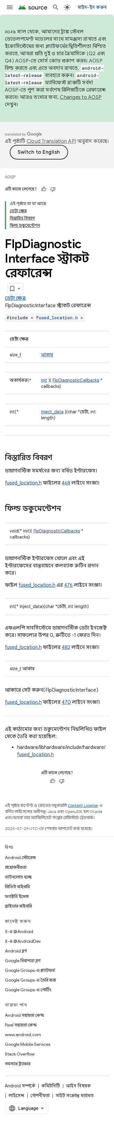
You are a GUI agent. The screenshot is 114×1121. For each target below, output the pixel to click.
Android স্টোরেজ (20, 857)
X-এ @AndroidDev (23, 941)
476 (68, 585)
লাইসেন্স (16, 1095)
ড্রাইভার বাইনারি (18, 906)
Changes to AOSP (81, 97)
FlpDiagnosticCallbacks (76, 380)
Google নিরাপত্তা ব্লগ (22, 960)
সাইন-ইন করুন (92, 7)
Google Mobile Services (27, 1044)
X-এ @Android (19, 931)
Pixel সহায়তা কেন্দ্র (21, 1025)
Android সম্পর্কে (20, 1085)
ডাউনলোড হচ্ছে (18, 877)
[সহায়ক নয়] (52, 189)
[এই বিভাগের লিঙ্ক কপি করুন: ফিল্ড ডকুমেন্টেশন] (67, 509)
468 (66, 483)
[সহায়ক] (43, 189)
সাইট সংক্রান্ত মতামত (75, 1095)
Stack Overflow (20, 1054)
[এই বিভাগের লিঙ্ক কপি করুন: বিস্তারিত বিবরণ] (58, 458)
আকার (47, 354)
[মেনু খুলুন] (10, 7)
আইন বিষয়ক (78, 1085)
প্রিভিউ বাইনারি (17, 886)
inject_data (52, 412)
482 (66, 647)
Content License (83, 805)
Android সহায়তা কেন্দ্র (24, 1015)
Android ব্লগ (16, 951)
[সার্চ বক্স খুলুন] (55, 7)
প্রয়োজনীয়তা (15, 867)
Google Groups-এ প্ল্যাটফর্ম (30, 970)
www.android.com (23, 1034)
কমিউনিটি (50, 1085)
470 (66, 702)
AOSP (10, 177)
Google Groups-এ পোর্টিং (28, 989)
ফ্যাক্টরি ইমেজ (17, 896)
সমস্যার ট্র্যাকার (17, 1063)
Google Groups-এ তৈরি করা (30, 980)
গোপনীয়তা (40, 1095)
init (44, 380)
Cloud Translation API (51, 141)
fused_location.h (57, 318)
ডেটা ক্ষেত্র (15, 298)
